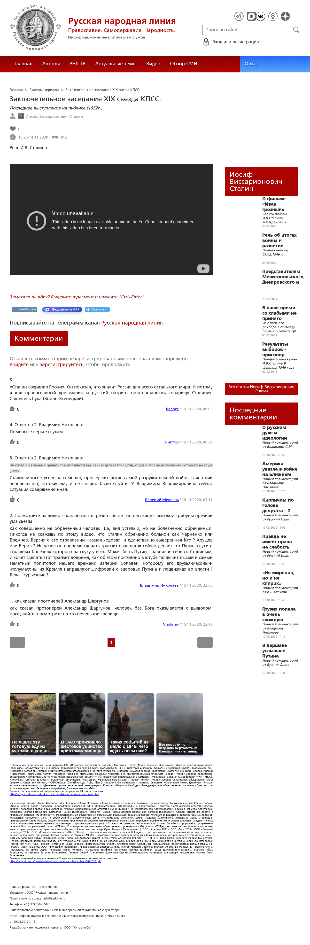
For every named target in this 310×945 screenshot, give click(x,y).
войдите (19, 364)
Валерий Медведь (162, 499)
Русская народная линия (132, 323)
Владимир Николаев (159, 585)
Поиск (296, 30)
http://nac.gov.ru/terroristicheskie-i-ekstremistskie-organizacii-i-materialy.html (54, 794)
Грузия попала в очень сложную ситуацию (279, 614)
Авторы (51, 63)
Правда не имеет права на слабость (277, 542)
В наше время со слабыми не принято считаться (279, 313)
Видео (153, 63)
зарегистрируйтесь (61, 364)
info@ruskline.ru (54, 898)
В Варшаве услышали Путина (274, 650)
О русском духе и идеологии (274, 433)
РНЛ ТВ (77, 63)
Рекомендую (27, 309)
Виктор (172, 442)
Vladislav (171, 624)
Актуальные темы (116, 63)
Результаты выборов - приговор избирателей (277, 349)
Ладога (172, 409)
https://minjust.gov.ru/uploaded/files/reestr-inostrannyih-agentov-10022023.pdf (55, 861)
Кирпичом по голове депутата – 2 (278, 505)
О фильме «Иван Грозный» (274, 204)
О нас (251, 63)
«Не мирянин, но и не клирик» (278, 578)
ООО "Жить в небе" (78, 927)
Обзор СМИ (183, 63)
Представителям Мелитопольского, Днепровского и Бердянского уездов (283, 277)
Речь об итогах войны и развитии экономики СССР (279, 240)
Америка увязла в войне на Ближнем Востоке (279, 469)
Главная (23, 63)
